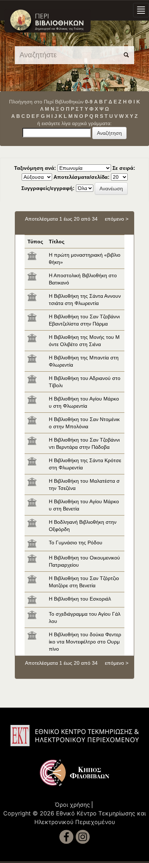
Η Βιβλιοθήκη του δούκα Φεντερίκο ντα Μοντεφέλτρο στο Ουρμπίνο (85, 642)
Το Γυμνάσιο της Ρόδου (75, 542)
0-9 (89, 102)
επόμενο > (116, 219)
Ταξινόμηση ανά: (35, 168)
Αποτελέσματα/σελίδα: (82, 177)
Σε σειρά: (123, 168)
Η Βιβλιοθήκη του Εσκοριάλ (80, 599)
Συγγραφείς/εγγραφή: (47, 188)
